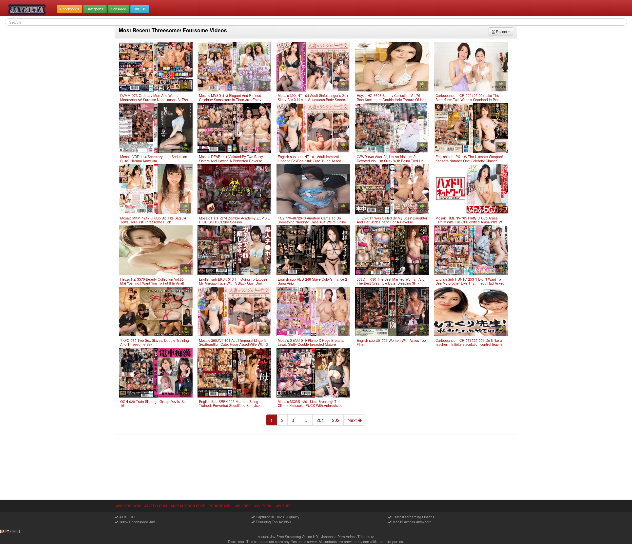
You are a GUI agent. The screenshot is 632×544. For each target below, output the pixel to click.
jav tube (242, 505)
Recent (504, 31)
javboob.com (128, 505)
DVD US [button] (140, 8)
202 (335, 420)
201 (320, 420)
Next (353, 420)
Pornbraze (219, 505)
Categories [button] (94, 8)
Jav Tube (283, 505)
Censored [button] (118, 8)
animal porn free (188, 505)
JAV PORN (262, 505)
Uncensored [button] (69, 8)
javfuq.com (155, 505)
